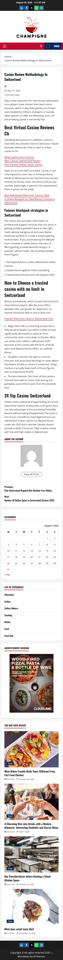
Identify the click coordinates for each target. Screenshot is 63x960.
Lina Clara (11, 779)
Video (56, 46)
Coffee (7, 601)
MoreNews (23, 956)
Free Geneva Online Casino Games (23, 164)
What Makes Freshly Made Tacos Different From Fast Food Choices (29, 773)
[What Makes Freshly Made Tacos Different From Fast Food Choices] (31, 749)
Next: (29, 498)
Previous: (28, 488)
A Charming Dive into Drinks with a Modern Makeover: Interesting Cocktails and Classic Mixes (31, 825)
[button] (4, 46)
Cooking (8, 615)
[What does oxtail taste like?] (31, 907)
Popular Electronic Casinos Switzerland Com (28, 318)
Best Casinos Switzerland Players (22, 160)
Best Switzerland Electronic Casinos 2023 (26, 195)
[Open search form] (41, 46)
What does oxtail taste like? (19, 929)
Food (6, 629)
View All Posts (31, 474)
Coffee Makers (11, 608)
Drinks (7, 622)
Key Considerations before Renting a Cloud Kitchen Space (27, 878)
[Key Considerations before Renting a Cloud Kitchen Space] (31, 854)
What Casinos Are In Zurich (19, 157)
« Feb (7, 574)
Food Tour (9, 636)
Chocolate (9, 594)
